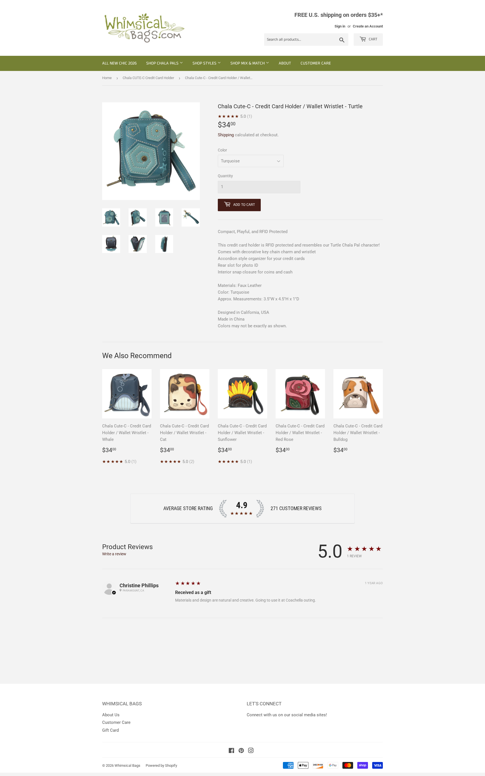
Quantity (225, 176)
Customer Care (316, 63)
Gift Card (110, 730)
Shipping (226, 134)
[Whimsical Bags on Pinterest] (241, 751)
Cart (372, 39)
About (285, 63)
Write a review (114, 554)
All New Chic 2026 (119, 63)
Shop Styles (205, 63)
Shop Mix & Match (248, 63)
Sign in (340, 26)
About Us (111, 714)
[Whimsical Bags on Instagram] (251, 751)
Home (107, 78)
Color (222, 150)
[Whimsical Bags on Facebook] (231, 751)
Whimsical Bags (127, 765)
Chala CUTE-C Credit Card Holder (148, 78)
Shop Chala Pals (163, 63)
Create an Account (368, 26)
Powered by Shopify (161, 765)
